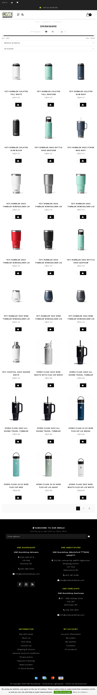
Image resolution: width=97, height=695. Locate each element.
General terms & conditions (26, 653)
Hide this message (63, 692)
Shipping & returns (26, 649)
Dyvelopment (81, 684)
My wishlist (71, 642)
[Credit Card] (44, 678)
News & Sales (26, 665)
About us (26, 638)
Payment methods (26, 661)
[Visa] (61, 678)
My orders (71, 638)
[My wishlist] (17, 2)
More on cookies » (80, 692)
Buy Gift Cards (26, 634)
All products (71, 649)
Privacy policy (26, 657)
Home (37, 22)
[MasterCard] (53, 678)
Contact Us (26, 646)
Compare (70, 646)
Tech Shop (26, 642)
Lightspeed (58, 684)
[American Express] (36, 678)
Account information (71, 634)
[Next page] (89, 508)
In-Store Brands (26, 668)
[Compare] (12, 2)
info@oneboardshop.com (27, 574)
